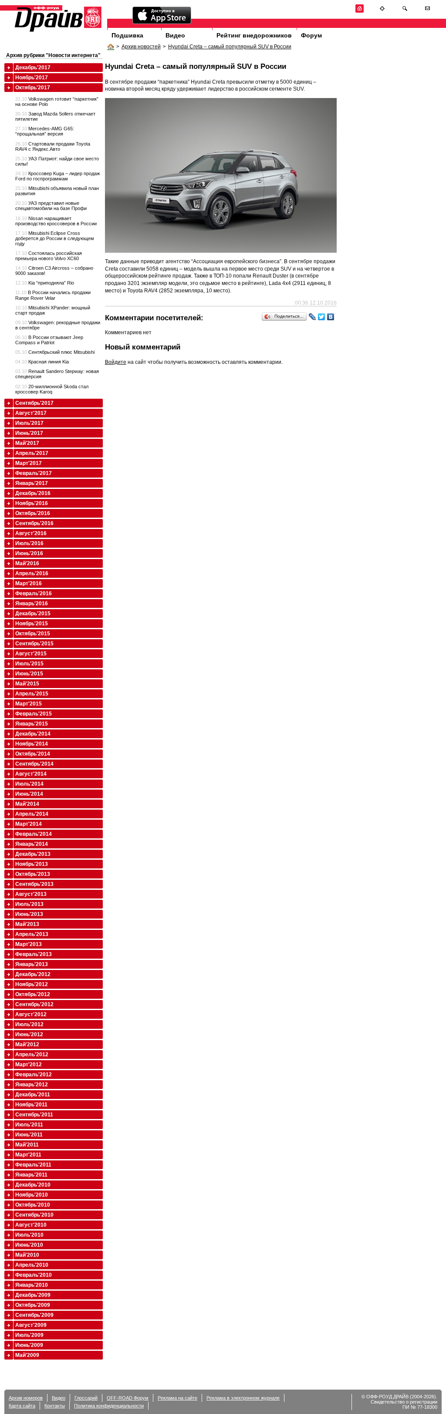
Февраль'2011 (33, 1165)
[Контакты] (427, 11)
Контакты (54, 1405)
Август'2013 (31, 894)
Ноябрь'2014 (31, 744)
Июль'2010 (29, 1235)
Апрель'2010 (31, 1265)
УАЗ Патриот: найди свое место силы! (57, 161)
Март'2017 (28, 463)
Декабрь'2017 (33, 67)
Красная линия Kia (42, 361)
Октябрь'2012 (32, 994)
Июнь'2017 (29, 433)
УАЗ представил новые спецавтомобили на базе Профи (51, 205)
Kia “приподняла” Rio (44, 282)
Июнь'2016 (29, 553)
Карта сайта (22, 1405)
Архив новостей (141, 47)
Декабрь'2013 (33, 854)
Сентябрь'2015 (34, 644)
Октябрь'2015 (32, 634)
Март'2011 (28, 1155)
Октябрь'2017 (32, 88)
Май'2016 (27, 563)
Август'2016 (31, 533)
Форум (311, 35)
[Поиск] (405, 11)
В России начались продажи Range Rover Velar (53, 295)
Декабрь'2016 (33, 493)
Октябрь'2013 (32, 874)
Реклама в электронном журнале (243, 1397)
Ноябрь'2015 (31, 624)
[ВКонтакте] (330, 316)
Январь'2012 (31, 1085)
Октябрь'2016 (32, 513)
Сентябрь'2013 (34, 884)
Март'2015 (28, 704)
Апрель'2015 (31, 694)
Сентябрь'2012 (34, 1004)
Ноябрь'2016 (31, 503)
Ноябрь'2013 (31, 864)
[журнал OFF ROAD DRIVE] (57, 31)
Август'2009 (31, 1325)
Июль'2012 (29, 1024)
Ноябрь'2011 (31, 1105)
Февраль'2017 (33, 473)
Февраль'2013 (33, 954)
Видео (175, 35)
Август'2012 (31, 1014)
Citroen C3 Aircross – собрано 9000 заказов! (54, 270)
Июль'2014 (29, 784)
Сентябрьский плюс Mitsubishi (55, 352)
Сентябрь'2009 (34, 1315)
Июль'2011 (29, 1125)
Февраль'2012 (33, 1075)
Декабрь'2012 (33, 974)
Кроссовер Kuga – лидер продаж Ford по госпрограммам (57, 176)
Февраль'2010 (33, 1275)
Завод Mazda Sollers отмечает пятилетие (55, 116)
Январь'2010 (31, 1285)
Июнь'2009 (29, 1345)
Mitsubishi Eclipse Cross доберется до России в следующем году (54, 238)
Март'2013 (28, 944)
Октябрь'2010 (32, 1205)
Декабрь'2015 (33, 613)
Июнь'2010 (29, 1245)
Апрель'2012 (31, 1054)
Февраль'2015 (33, 714)
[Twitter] (321, 316)
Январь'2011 (31, 1175)
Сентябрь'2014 (34, 764)
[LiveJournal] (312, 316)
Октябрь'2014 (32, 754)
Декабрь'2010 (33, 1185)
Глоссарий (86, 1397)
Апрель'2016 (31, 573)
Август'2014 (31, 774)
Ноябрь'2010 (31, 1195)
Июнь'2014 (29, 794)
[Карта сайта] (382, 11)
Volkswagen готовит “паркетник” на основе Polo (56, 101)
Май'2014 (27, 804)
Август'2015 (31, 654)
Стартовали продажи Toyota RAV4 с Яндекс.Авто (52, 146)
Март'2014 (28, 824)
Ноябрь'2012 (31, 984)
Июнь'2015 (29, 674)
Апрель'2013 (31, 934)
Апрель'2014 (31, 814)
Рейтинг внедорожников (254, 35)
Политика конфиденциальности (109, 1405)
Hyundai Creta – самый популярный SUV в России (229, 47)
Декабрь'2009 (33, 1295)
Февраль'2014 (33, 834)
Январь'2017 (31, 483)
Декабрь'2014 (33, 734)
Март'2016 (28, 583)
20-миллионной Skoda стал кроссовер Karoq (51, 389)
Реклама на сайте (177, 1397)
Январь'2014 (31, 844)
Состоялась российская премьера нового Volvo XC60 (48, 256)
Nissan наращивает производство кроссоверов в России (56, 221)
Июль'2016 (29, 543)
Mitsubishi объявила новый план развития (57, 191)
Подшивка (127, 35)
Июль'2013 (29, 904)
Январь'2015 (31, 724)
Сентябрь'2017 (34, 403)
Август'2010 (31, 1225)
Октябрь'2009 (32, 1305)
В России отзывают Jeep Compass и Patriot (49, 340)
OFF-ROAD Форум (128, 1397)
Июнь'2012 (29, 1034)
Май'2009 (27, 1355)
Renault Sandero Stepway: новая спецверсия (57, 374)
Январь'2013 (31, 964)
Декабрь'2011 (32, 1095)
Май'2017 (27, 443)
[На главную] (359, 11)
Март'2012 (28, 1064)
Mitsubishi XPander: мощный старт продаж (52, 310)
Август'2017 (31, 413)
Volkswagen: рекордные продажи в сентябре (57, 325)
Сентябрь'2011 (34, 1115)
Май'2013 (27, 924)
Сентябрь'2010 (34, 1215)
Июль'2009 (29, 1335)
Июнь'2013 (29, 914)
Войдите (115, 362)
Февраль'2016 (33, 593)
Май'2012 (27, 1044)
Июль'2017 (29, 423)
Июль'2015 (29, 664)
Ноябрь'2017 (31, 78)
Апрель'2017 (31, 453)
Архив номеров (26, 1397)
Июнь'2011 (29, 1135)
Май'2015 (27, 684)
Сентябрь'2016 (34, 523)
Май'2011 (27, 1145)
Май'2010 (27, 1255)
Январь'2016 (31, 603)
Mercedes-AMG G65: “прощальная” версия (44, 131)
